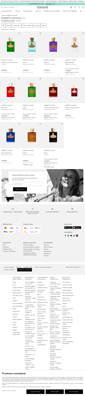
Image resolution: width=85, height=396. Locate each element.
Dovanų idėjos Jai (67, 317)
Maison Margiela (17, 319)
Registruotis (20, 189)
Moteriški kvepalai (67, 287)
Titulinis (3, 15)
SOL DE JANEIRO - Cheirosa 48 (30, 283)
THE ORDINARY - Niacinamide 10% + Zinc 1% (30, 323)
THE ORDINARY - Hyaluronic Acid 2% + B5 (30, 350)
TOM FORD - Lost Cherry (30, 355)
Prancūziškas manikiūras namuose (55, 336)
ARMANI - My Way (30, 315)
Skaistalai (40, 338)
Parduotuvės (73, 1)
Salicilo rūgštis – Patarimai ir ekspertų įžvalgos (55, 310)
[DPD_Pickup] (38, 232)
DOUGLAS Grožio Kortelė (67, 338)
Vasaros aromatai (67, 285)
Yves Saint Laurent (18, 295)
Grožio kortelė (63, 1)
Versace (15, 317)
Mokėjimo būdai (7, 249)
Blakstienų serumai (43, 302)
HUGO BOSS (16, 311)
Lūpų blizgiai (41, 316)
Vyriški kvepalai (66, 290)
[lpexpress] (38, 228)
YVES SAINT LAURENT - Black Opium (29, 342)
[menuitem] (7, 11)
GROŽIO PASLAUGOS (51, 1)
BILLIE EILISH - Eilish (30, 302)
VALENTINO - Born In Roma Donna (30, 328)
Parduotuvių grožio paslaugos (67, 309)
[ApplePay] (5, 232)
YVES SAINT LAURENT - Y (28, 311)
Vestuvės (64, 303)
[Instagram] (68, 235)
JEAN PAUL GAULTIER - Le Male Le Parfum (30, 298)
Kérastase (15, 314)
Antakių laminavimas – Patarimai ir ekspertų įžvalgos (55, 321)
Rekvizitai (18, 267)
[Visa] (11, 228)
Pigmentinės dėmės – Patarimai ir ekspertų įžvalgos (55, 298)
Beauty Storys (66, 298)
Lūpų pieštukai (41, 344)
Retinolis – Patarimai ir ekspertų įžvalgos (55, 293)
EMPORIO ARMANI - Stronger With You (30, 287)
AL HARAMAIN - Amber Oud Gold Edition (30, 306)
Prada (14, 324)
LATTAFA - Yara (29, 346)
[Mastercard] (5, 228)
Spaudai (46, 249)
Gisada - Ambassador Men (30, 318)
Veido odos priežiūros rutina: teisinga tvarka (54, 315)
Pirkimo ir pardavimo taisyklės (43, 267)
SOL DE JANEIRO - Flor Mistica (30, 359)
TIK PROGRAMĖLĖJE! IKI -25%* (36, 3)
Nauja (39, 294)
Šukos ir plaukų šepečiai (42, 312)
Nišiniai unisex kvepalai (41, 334)
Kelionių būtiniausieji (67, 295)
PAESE (14, 309)
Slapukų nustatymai (9, 269)
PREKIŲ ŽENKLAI (27, 11)
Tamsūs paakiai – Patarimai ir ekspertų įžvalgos (55, 369)
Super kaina (41, 297)
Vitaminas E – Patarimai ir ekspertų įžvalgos (55, 363)
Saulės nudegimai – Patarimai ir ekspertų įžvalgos (55, 341)
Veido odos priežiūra (70, 11)
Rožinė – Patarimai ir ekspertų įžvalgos (55, 332)
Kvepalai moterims (42, 287)
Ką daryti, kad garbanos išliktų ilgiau (54, 327)
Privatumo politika (9, 267)
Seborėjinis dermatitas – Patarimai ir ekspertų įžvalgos (55, 348)
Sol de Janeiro (17, 290)
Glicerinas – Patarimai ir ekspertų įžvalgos (55, 304)
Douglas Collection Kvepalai (43, 327)
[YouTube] (71, 235)
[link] (10, 52)
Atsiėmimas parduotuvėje (66, 331)
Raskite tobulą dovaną (66, 313)
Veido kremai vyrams (41, 319)
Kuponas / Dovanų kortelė (43, 323)
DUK (4, 245)
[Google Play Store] (68, 227)
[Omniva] (26, 232)
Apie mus (46, 245)
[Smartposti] (32, 228)
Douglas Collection (18, 287)
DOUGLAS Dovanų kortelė (67, 323)
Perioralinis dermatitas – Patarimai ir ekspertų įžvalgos (55, 356)
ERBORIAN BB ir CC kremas (43, 341)
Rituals (14, 282)
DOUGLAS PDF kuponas (66, 327)
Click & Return (66, 335)
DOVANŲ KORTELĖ (6, 11)
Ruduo (64, 306)
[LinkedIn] (77, 235)
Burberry (15, 327)
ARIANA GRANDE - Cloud (30, 368)
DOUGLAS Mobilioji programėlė (67, 342)
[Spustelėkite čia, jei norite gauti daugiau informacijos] (54, 4)
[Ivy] (11, 232)
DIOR (14, 298)
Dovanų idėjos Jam (67, 320)
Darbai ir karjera (48, 247)
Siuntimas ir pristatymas (9, 251)
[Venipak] (32, 232)
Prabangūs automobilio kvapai (55, 283)
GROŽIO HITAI (66, 301)
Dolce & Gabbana (17, 303)
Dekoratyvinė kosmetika (52, 11)
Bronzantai (40, 331)
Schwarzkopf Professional (16, 333)
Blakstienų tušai (42, 309)
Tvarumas (46, 255)
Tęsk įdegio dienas (67, 293)
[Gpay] (17, 228)
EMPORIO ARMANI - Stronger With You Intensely (30, 292)
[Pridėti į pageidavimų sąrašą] (19, 33)
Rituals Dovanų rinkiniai (42, 305)
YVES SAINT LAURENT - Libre (29, 363)
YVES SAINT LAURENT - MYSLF (30, 332)
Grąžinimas (6, 247)
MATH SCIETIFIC (17, 293)
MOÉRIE (15, 330)
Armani (14, 322)
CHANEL (15, 301)
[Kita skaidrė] (83, 11)
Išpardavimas (41, 285)
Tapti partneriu (48, 251)
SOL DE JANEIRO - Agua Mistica (30, 337)
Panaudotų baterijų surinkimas (31, 247)
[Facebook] (65, 235)
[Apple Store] (77, 227)
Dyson (14, 285)
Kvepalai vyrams (42, 299)
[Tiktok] (74, 235)
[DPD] (26, 228)
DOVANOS (81, 1)
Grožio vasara (66, 282)
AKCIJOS (17, 11)
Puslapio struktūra (28, 245)
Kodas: (49, 3)
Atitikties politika (28, 267)
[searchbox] (16, 7)
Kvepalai (38, 11)
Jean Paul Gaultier (17, 306)
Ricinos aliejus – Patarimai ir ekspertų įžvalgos (55, 288)
